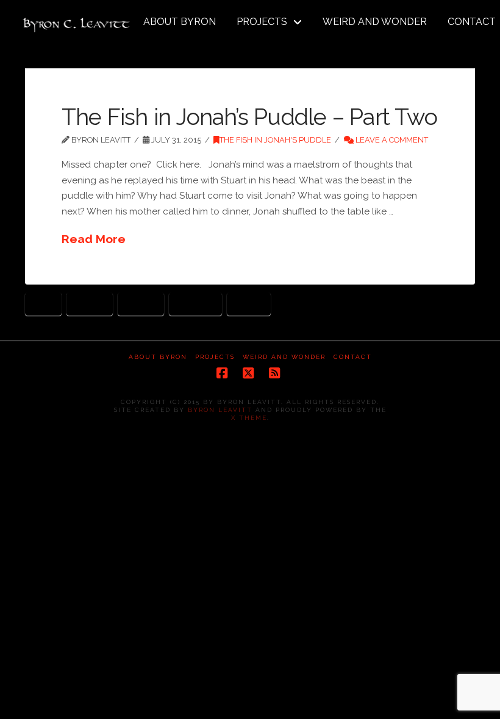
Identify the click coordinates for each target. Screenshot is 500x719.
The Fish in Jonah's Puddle (275, 139)
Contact (353, 356)
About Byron (158, 356)
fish (43, 303)
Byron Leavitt (220, 409)
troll (249, 303)
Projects (215, 356)
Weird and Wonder (284, 356)
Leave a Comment (391, 139)
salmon (195, 303)
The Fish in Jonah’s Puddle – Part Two (249, 117)
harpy (89, 303)
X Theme (249, 417)
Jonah (140, 303)
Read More (94, 239)
